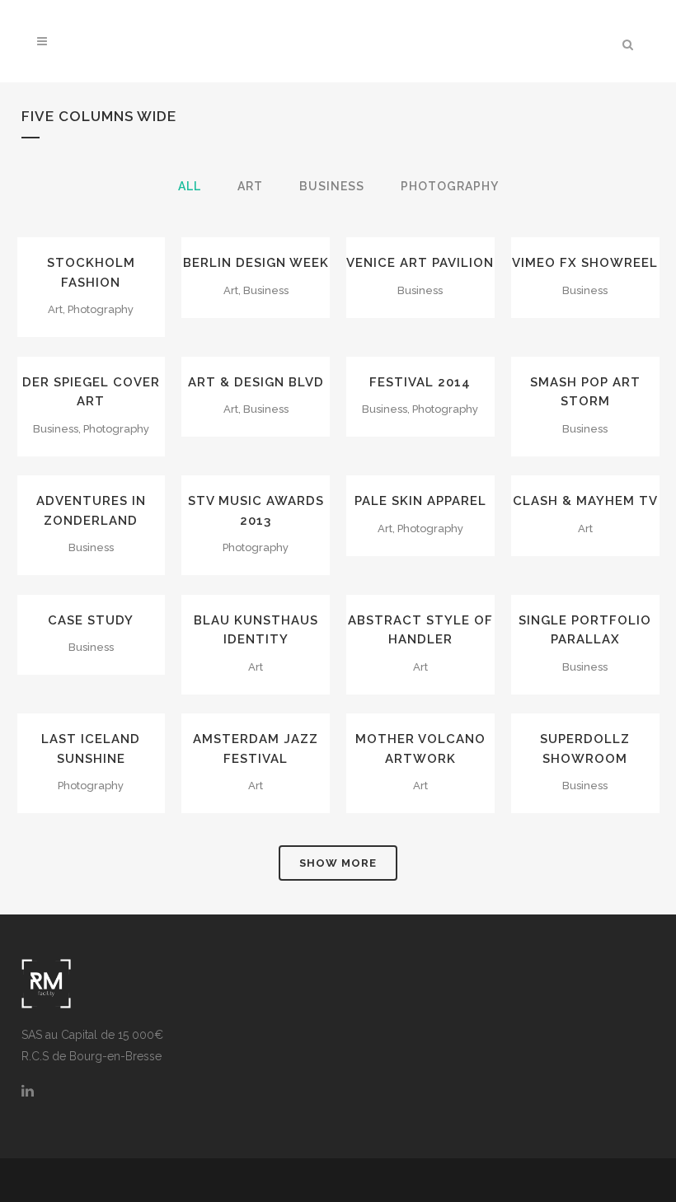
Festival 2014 (420, 382)
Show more (338, 863)
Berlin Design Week (256, 262)
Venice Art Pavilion (420, 262)
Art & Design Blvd (256, 382)
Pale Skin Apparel (420, 500)
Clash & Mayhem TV (585, 500)
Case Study (91, 620)
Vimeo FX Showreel (585, 262)
